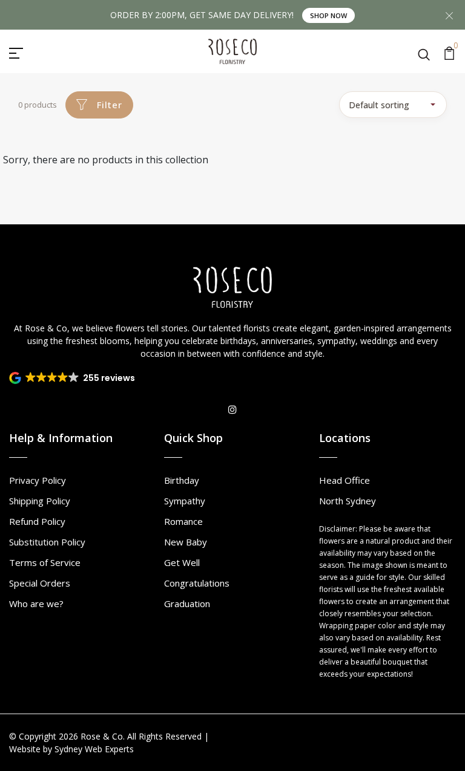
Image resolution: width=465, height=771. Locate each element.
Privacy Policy (37, 480)
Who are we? (36, 603)
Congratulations (196, 583)
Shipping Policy (39, 501)
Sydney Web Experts (94, 749)
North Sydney (347, 501)
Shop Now (328, 15)
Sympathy (184, 501)
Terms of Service (45, 562)
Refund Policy (37, 521)
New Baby (185, 542)
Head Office (344, 480)
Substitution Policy (47, 542)
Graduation (187, 603)
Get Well (182, 562)
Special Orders (39, 583)
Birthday (181, 480)
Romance (183, 521)
